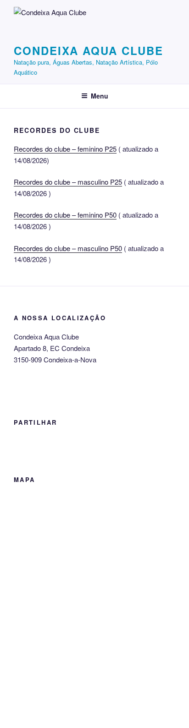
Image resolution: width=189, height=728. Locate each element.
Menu (99, 95)
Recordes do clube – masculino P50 (68, 248)
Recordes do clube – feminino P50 (65, 214)
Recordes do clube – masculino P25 (68, 181)
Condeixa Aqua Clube (88, 50)
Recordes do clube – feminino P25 (65, 148)
